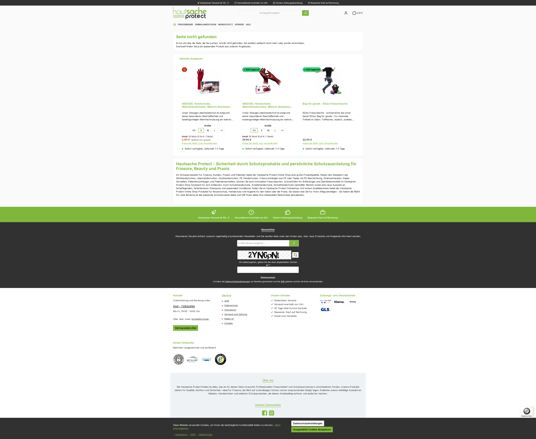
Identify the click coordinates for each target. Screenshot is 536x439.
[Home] (174, 24)
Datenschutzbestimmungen (237, 281)
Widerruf (229, 318)
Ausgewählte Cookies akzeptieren (312, 429)
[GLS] (326, 309)
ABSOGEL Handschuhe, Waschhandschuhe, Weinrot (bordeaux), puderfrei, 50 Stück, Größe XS (267, 105)
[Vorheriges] (179, 105)
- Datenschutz (204, 434)
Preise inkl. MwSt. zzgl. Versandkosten (199, 143)
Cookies (228, 323)
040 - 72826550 (184, 306)
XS (193, 130)
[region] (268, 105)
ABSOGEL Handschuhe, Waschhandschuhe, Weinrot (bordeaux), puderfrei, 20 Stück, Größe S (207, 105)
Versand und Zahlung (235, 314)
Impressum (230, 309)
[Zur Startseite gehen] (190, 13)
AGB (283, 281)
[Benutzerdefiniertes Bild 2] (339, 302)
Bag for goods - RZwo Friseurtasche (325, 103)
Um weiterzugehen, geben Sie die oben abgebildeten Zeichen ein (268, 263)
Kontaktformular (200, 319)
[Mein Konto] (345, 13)
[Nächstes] (357, 105)
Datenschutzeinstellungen (307, 423)
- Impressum (181, 434)
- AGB (192, 434)
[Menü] (531, 408)
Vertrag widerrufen (185, 328)
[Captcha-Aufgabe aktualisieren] (295, 255)
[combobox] (270, 13)
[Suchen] (305, 13)
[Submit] (294, 243)
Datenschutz (231, 305)
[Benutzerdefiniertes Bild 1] (326, 302)
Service (226, 295)
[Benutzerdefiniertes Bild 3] (353, 302)
